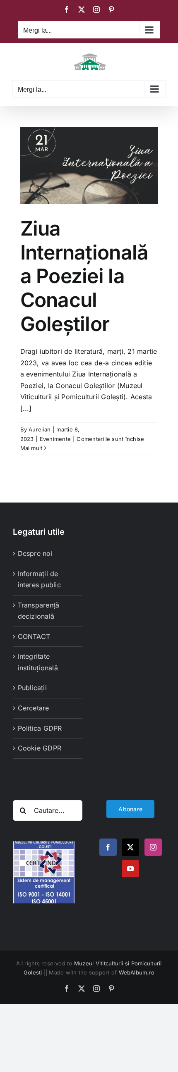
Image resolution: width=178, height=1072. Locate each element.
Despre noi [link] (35, 553)
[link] (66, 9)
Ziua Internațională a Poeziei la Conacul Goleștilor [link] (84, 276)
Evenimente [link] (55, 439)
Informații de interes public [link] (39, 579)
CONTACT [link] (34, 636)
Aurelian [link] (40, 429)
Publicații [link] (32, 688)
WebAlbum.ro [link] (137, 972)
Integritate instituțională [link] (38, 662)
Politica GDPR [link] (40, 728)
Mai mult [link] (31, 448)
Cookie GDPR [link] (40, 748)
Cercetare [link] (33, 708)
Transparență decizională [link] (39, 611)
